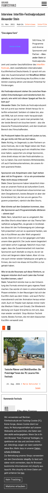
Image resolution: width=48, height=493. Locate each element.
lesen (37, 388)
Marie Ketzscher (30, 384)
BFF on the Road (12, 340)
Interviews (30, 24)
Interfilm (42, 24)
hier (22, 473)
